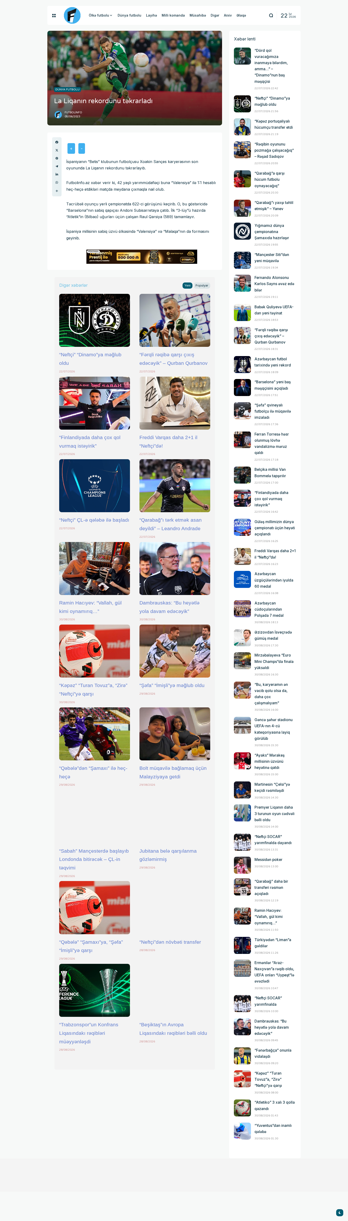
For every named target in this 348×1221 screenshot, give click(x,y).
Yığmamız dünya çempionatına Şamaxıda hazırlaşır (271, 231)
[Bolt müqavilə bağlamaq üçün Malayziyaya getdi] (174, 733)
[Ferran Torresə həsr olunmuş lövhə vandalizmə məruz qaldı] (242, 439)
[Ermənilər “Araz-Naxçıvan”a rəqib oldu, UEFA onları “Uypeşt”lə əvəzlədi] (242, 968)
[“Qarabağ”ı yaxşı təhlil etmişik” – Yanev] (242, 208)
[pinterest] (56, 158)
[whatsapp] (56, 182)
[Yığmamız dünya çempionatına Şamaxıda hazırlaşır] (242, 231)
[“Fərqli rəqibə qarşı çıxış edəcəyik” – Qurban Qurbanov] (174, 320)
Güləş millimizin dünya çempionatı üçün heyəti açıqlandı (274, 528)
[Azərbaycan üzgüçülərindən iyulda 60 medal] (242, 579)
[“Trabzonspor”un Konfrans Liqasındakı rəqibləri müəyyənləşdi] (94, 990)
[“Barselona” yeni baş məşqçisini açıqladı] (242, 387)
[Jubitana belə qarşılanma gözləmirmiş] (174, 816)
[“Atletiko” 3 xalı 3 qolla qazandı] (242, 1107)
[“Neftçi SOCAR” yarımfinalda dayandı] (242, 842)
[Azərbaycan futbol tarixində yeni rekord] (242, 364)
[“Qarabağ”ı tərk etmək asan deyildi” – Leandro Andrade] (174, 485)
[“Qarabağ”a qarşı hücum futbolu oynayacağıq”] (242, 178)
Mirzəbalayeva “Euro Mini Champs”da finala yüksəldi (274, 661)
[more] (57, 191)
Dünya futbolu (67, 89)
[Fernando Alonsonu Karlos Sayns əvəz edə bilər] (242, 283)
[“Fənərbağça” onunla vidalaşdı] (242, 1055)
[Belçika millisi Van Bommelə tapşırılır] (242, 475)
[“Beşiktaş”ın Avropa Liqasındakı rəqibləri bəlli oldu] (174, 990)
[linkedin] (56, 174)
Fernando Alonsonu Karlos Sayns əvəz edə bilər (274, 283)
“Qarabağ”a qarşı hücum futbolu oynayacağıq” (269, 179)
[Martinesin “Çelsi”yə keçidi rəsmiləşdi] (242, 789)
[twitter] (56, 150)
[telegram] (56, 166)
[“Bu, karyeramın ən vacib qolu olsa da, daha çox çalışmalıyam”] (242, 690)
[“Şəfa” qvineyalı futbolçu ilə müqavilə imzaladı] (242, 410)
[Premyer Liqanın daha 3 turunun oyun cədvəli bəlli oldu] (242, 812)
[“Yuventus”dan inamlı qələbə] (242, 1131)
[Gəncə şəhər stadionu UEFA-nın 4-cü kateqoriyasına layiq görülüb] (242, 725)
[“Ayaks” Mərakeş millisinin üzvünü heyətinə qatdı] (242, 760)
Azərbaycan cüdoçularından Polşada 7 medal (269, 609)
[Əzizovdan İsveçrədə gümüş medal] (242, 637)
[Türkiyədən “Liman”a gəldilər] (242, 945)
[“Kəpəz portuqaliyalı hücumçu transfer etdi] (242, 126)
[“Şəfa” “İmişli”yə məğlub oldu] (174, 651)
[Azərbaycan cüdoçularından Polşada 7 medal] (242, 608)
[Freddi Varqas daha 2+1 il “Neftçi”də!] (174, 403)
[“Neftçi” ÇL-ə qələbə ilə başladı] (94, 485)
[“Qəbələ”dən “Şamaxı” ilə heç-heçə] (94, 733)
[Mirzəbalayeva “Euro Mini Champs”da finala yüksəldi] (242, 660)
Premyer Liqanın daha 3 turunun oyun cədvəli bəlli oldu (274, 813)
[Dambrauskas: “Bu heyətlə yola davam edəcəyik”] (174, 568)
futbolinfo (73, 112)
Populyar (202, 285)
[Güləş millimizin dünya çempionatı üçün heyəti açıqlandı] (242, 527)
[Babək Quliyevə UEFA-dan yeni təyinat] (242, 312)
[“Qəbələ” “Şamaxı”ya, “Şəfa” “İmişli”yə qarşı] (94, 907)
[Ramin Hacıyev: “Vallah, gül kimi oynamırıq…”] (94, 568)
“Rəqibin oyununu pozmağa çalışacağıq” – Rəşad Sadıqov (274, 150)
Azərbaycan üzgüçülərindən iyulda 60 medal (273, 580)
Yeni (187, 285)
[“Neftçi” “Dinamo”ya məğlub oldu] (94, 320)
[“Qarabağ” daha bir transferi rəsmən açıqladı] (242, 886)
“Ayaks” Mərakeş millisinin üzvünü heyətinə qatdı (269, 761)
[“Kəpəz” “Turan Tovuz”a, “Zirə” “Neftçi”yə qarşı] (94, 651)
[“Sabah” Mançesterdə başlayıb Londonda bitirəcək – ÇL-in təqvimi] (94, 816)
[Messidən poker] (242, 865)
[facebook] (56, 142)
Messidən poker (268, 859)
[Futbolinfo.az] (72, 15)
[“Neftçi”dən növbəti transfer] (174, 907)
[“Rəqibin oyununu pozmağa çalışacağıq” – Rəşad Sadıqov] (242, 149)
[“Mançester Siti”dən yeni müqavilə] (242, 260)
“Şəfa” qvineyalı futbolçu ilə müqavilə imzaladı (272, 411)
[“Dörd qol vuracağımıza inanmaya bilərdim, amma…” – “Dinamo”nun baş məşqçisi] (242, 56)
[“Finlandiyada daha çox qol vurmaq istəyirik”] (94, 403)
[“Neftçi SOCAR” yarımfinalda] (242, 1003)
